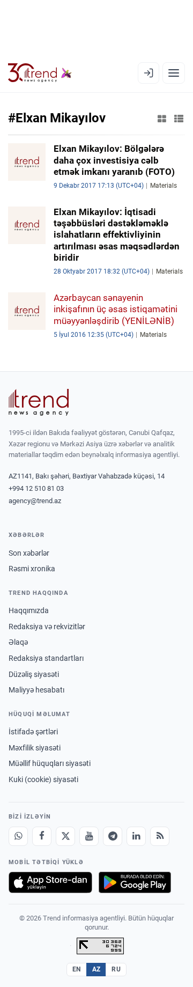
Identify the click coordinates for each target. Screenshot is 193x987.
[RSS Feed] (159, 836)
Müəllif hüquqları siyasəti (50, 763)
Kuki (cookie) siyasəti (43, 779)
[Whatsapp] (18, 836)
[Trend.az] (40, 73)
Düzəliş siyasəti (34, 674)
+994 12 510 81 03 (36, 488)
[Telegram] (112, 836)
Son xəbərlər (29, 553)
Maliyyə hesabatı (36, 690)
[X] (65, 836)
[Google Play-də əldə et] (135, 882)
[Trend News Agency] (39, 402)
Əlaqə (18, 642)
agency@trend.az (35, 501)
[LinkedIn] (136, 836)
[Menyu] (173, 73)
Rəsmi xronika (32, 568)
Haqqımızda (29, 610)
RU (116, 969)
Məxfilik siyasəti (35, 747)
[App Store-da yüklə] (50, 882)
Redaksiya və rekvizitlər (47, 626)
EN (76, 969)
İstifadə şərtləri (33, 731)
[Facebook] (41, 836)
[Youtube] (89, 836)
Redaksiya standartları (46, 658)
